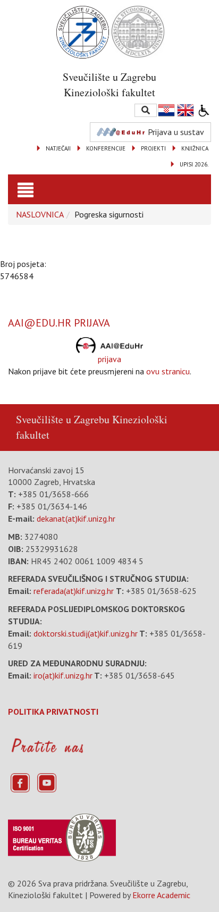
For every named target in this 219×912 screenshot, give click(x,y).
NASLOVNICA (40, 214)
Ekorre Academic (161, 895)
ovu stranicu (168, 371)
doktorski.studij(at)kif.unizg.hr (85, 633)
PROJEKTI (153, 148)
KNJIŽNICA (194, 148)
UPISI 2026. (194, 164)
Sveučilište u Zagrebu (63, 419)
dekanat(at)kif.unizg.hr (76, 518)
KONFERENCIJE (105, 148)
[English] (186, 110)
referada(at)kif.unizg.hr (73, 590)
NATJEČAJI (58, 148)
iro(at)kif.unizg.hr (62, 675)
